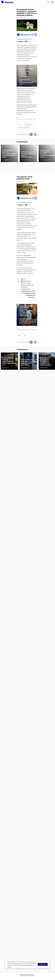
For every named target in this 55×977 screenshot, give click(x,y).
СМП (25, 335)
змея (19, 335)
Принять (42, 964)
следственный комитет (24, 127)
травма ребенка (28, 124)
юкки (19, 124)
